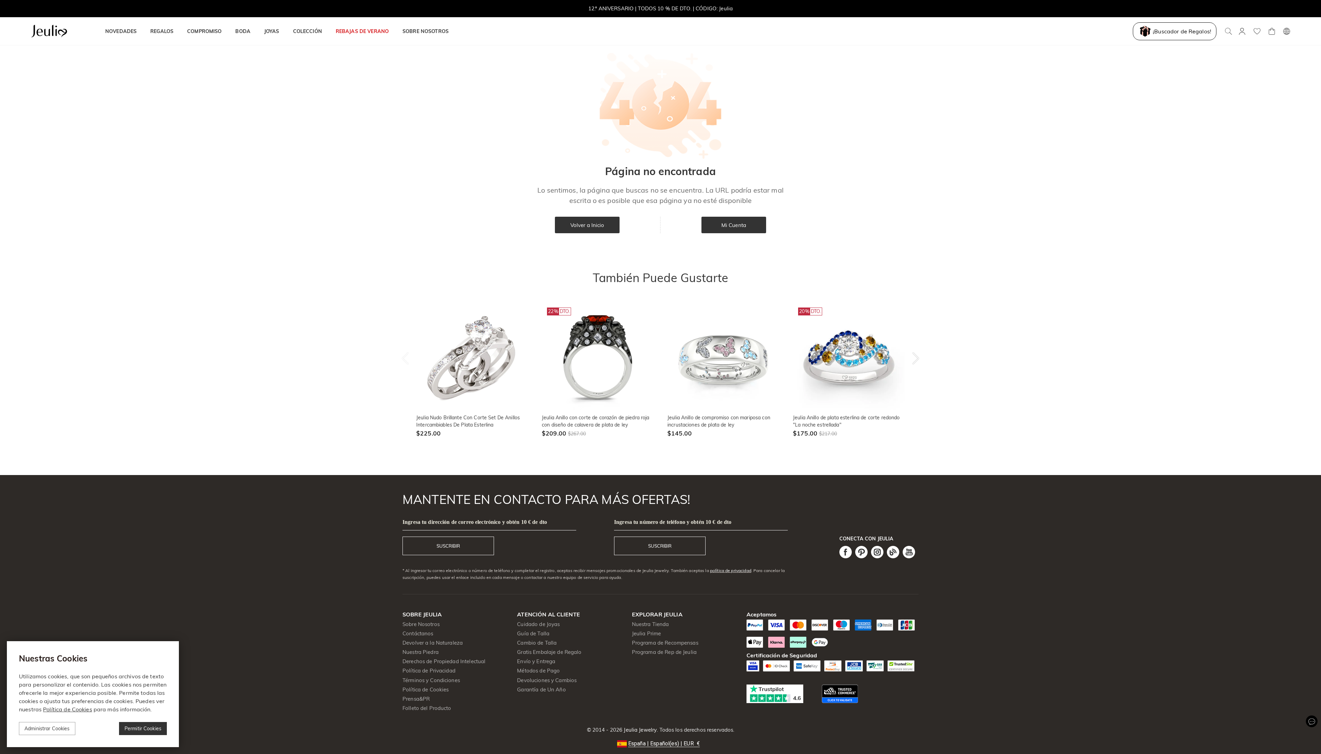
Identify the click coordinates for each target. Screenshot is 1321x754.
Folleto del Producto (426, 708)
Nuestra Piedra (420, 652)
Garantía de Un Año (541, 689)
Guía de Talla (533, 633)
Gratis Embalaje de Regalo (549, 652)
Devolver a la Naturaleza (432, 642)
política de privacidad (730, 570)
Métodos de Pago (538, 670)
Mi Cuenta (733, 225)
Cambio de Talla (537, 642)
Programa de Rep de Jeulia (664, 652)
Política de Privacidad (428, 670)
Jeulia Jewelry (639, 729)
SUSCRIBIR (448, 546)
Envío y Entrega (536, 661)
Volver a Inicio (587, 225)
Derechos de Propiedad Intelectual (443, 661)
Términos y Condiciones (431, 680)
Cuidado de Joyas (538, 624)
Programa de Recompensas (665, 642)
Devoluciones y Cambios (547, 680)
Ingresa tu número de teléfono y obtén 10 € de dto (672, 522)
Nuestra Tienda (650, 624)
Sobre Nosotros (421, 624)
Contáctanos (417, 633)
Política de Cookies (425, 689)
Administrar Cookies (47, 728)
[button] (660, 744)
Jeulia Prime (646, 633)
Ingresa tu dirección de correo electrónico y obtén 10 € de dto (474, 522)
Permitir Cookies (143, 728)
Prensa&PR (416, 699)
